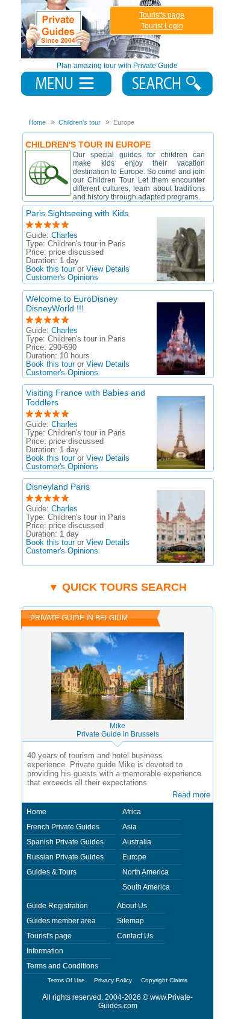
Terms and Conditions (62, 966)
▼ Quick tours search (117, 587)
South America (146, 887)
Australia (136, 842)
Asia (129, 827)
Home (36, 812)
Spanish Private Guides (65, 842)
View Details (108, 269)
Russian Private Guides (65, 857)
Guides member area (61, 921)
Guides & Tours (52, 872)
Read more (191, 794)
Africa (131, 812)
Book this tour (50, 269)
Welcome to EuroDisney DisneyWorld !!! (72, 303)
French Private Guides (63, 827)
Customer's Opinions (62, 277)
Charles (64, 235)
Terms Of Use (66, 980)
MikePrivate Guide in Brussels (118, 729)
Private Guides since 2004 (92, 29)
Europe (134, 857)
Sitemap (130, 921)
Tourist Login (162, 26)
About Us (132, 906)
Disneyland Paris (58, 486)
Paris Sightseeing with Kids (77, 213)
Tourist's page (161, 15)
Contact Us (135, 936)
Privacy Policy (113, 980)
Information (45, 951)
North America (145, 872)
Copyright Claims (164, 980)
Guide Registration (57, 906)
